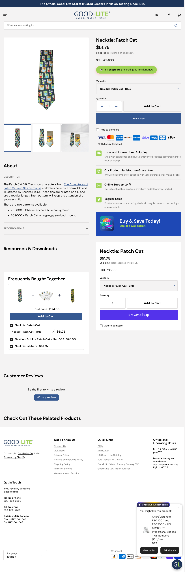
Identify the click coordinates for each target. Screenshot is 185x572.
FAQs (98, 446)
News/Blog (101, 450)
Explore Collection (131, 229)
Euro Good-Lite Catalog (108, 459)
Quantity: (100, 98)
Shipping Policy (61, 464)
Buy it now (137, 118)
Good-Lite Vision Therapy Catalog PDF (116, 464)
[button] (5, 15)
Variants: (99, 81)
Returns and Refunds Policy (67, 459)
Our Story (58, 450)
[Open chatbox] (174, 564)
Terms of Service (62, 468)
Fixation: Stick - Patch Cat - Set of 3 (39, 337)
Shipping (100, 52)
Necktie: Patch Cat (27, 323)
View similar (146, 550)
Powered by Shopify (14, 457)
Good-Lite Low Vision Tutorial (112, 468)
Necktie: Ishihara (26, 344)
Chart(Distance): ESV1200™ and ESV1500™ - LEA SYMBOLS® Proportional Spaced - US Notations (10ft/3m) (161, 528)
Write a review (45, 395)
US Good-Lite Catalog (108, 455)
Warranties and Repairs (65, 473)
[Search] (174, 25)
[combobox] (91, 25)
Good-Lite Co (25, 453)
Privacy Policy (60, 455)
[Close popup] (176, 507)
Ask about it (167, 550)
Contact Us (59, 446)
